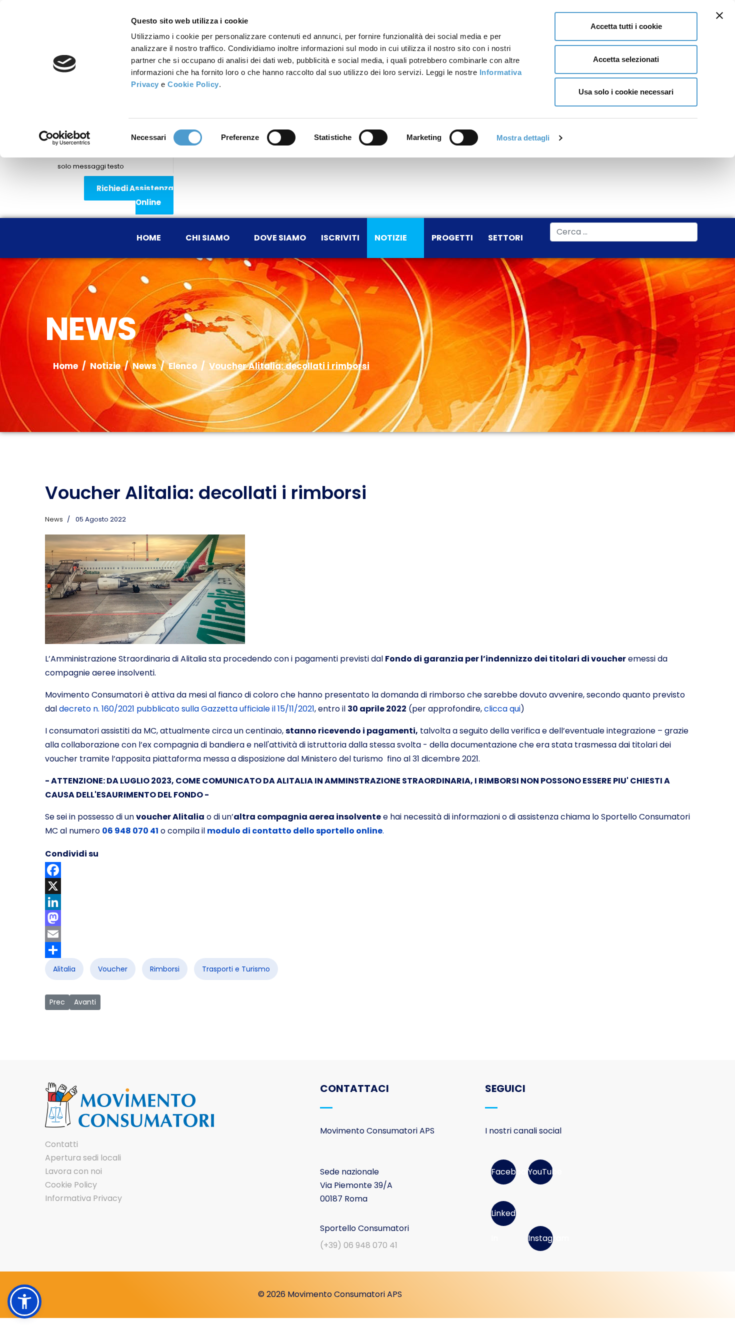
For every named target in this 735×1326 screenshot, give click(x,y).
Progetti (452, 238)
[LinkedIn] (367, 902)
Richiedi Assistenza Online (135, 195)
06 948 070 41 (130, 830)
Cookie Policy (193, 84)
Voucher (113, 969)
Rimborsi (165, 969)
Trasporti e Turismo (236, 969)
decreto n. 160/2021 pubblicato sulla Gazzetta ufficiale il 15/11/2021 (186, 708)
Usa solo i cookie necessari (626, 92)
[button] (24, 1301)
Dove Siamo (280, 238)
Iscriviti (340, 238)
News (54, 519)
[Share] (367, 950)
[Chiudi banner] (719, 15)
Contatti (61, 1144)
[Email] (367, 934)
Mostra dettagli (523, 138)
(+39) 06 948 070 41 (359, 1245)
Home (148, 238)
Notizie (390, 238)
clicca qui (502, 708)
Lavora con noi (73, 1171)
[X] (367, 886)
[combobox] (624, 232)
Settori (505, 238)
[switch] (281, 138)
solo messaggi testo (91, 166)
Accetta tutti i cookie (626, 26)
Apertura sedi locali (83, 1158)
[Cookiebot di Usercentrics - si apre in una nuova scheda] (64, 138)
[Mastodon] (367, 918)
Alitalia (64, 969)
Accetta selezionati (626, 59)
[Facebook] (367, 870)
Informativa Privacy (83, 1198)
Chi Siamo (208, 238)
